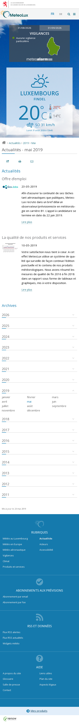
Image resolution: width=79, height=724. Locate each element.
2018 (5, 419)
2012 (5, 484)
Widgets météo (11, 643)
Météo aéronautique (14, 549)
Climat (6, 561)
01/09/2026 (55, 28)
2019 (26, 143)
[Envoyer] (32, 161)
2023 (5, 347)
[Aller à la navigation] (74, 14)
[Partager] (8, 161)
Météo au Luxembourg (15, 538)
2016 (5, 440)
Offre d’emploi (14, 178)
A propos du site (12, 673)
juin (54, 401)
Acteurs (44, 544)
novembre (8, 410)
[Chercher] (69, 14)
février (31, 397)
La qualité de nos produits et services (34, 237)
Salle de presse (11, 684)
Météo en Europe (12, 544)
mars (55, 397)
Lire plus (26, 222)
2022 (5, 358)
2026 (5, 315)
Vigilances (8, 555)
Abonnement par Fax (14, 602)
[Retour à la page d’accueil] (14, 16)
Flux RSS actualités (13, 637)
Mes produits (38, 711)
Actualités (15, 143)
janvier (6, 397)
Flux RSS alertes (11, 632)
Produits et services (14, 566)
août (30, 406)
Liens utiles (46, 673)
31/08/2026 (24, 28)
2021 (5, 369)
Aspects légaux (48, 684)
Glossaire (8, 678)
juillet (5, 406)
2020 (5, 379)
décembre (33, 410)
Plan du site (46, 678)
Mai (33, 143)
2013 (5, 473)
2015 (5, 451)
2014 (5, 462)
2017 (5, 430)
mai (29, 401)
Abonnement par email (15, 596)
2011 (5, 494)
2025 (5, 325)
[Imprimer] (20, 161)
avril (4, 401)
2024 (5, 336)
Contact (7, 690)
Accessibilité (46, 549)
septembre (59, 406)
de (60, 14)
